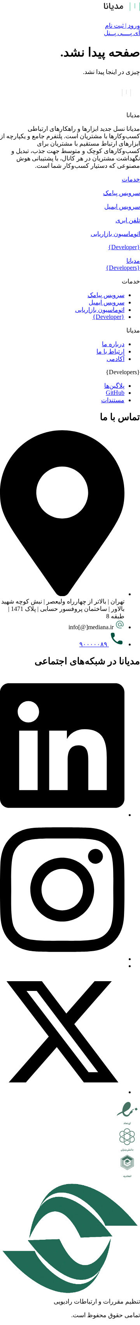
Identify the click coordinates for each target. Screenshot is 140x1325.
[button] (70, 179)
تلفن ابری (128, 220)
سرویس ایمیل (122, 206)
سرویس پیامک (121, 193)
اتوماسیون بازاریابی (115, 234)
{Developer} (124, 247)
